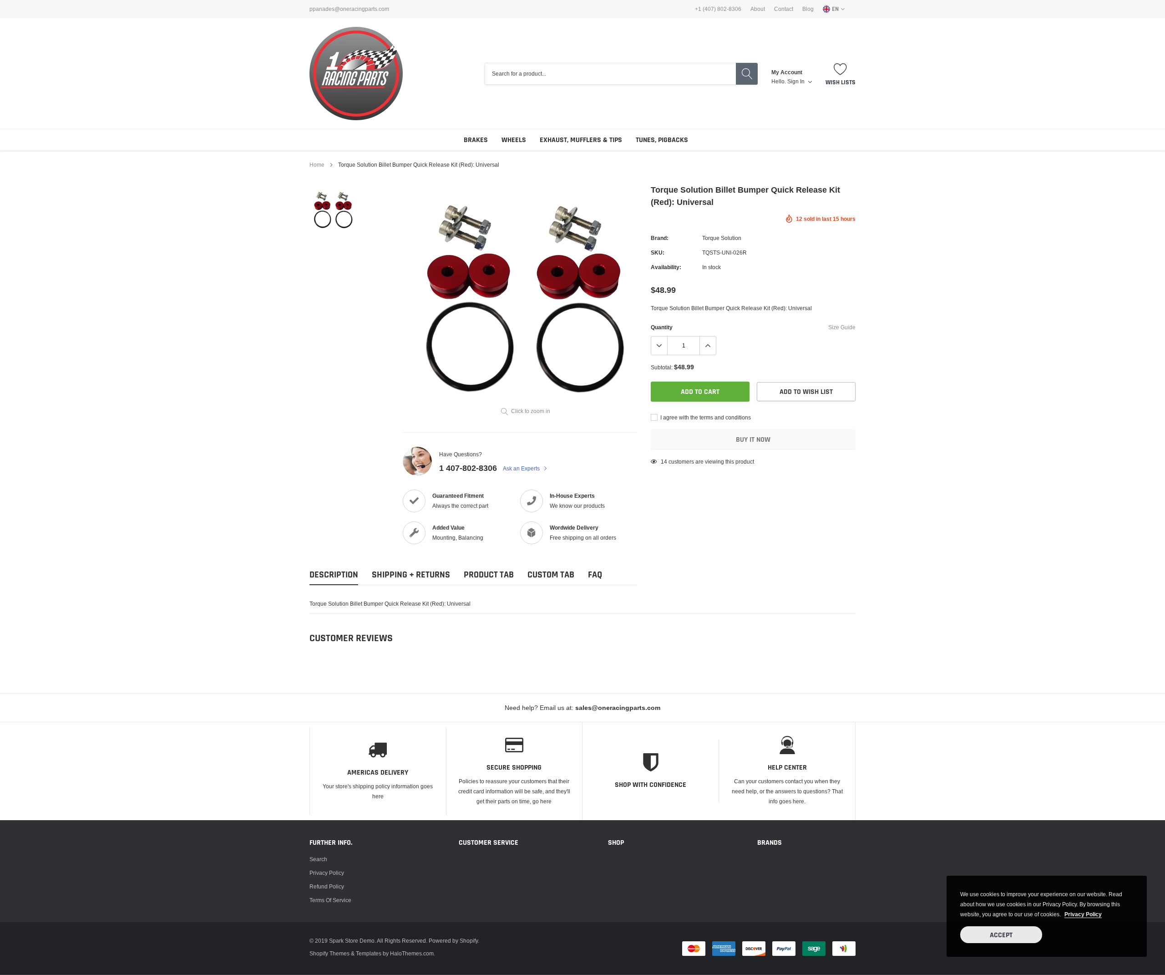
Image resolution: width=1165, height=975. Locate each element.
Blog (808, 9)
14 (664, 461)
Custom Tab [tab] (550, 575)
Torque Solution (721, 238)
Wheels (513, 140)
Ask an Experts (522, 468)
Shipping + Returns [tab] (411, 575)
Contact (783, 9)
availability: (666, 267)
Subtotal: (662, 367)
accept (1001, 935)
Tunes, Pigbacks (662, 140)
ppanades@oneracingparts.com (349, 9)
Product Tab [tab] (489, 575)
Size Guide (842, 327)
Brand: (660, 238)
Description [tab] (333, 575)
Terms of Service (330, 900)
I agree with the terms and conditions (705, 417)
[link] (333, 209)
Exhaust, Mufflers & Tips (581, 140)
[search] (747, 74)
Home (316, 164)
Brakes (476, 140)
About (757, 9)
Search (318, 859)
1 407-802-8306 (468, 468)
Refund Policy (326, 886)
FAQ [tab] (595, 575)
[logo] (356, 73)
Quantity (662, 327)
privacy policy (1083, 914)
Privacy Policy (326, 872)
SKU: (657, 252)
